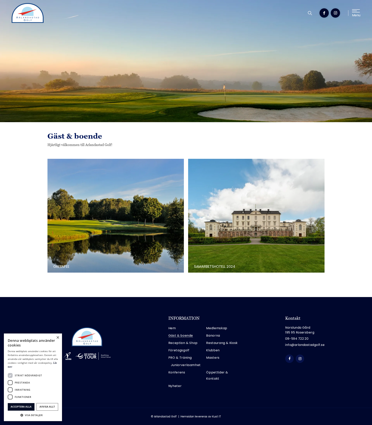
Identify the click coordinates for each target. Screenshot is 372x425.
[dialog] (33, 377)
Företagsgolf (178, 350)
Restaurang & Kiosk (222, 343)
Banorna (213, 335)
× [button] (57, 337)
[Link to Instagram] (335, 13)
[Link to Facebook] (324, 13)
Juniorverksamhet (186, 365)
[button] (33, 415)
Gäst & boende (180, 335)
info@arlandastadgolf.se (305, 345)
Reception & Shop (183, 343)
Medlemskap (216, 328)
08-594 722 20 (296, 338)
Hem (172, 328)
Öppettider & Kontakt (217, 375)
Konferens (176, 372)
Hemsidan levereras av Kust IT (201, 416)
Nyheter (175, 386)
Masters (212, 357)
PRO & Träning (180, 357)
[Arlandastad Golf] (28, 13)
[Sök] (310, 13)
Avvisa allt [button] (47, 406)
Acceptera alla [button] (21, 406)
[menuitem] (310, 13)
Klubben (213, 350)
